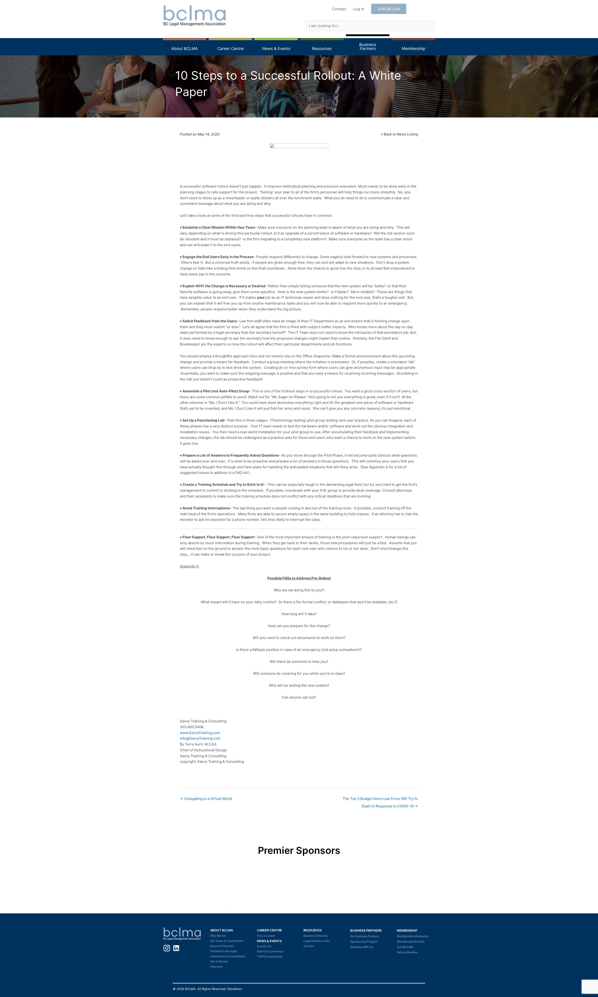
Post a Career (266, 935)
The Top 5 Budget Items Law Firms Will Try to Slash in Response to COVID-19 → (380, 799)
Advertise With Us (361, 947)
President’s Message (223, 951)
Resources (312, 930)
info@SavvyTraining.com (200, 738)
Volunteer (216, 966)
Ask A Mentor (219, 961)
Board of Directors (222, 946)
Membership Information (412, 936)
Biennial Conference (270, 951)
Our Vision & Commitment (226, 941)
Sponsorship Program (364, 941)
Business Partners (366, 930)
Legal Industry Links (316, 941)
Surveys (308, 946)
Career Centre (269, 930)
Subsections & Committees (227, 956)
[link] (200, 733)
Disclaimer (235, 989)
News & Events (269, 941)
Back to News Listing (401, 134)
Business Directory (315, 935)
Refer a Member (407, 952)
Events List (264, 946)
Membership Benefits (410, 941)
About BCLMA (221, 930)
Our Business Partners (364, 936)
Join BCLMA (405, 947)
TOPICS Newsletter (269, 956)
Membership (407, 930)
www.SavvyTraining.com (200, 733)
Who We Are (218, 935)
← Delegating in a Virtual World (206, 798)
